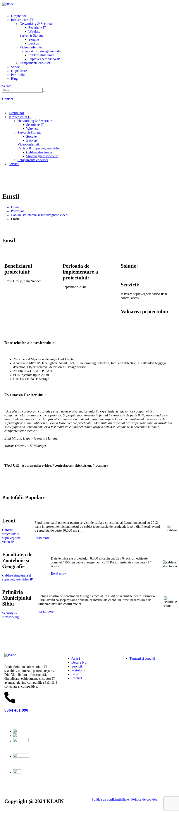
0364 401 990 (16, 710)
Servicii (16, 67)
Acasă (75, 658)
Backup (33, 43)
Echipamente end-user (35, 63)
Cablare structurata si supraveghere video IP (11, 536)
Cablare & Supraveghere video (41, 51)
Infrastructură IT (22, 20)
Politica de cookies (144, 799)
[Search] (45, 91)
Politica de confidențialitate (111, 799)
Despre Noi (79, 662)
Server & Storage (31, 35)
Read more (42, 538)
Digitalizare (19, 71)
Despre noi (18, 16)
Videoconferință (31, 47)
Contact (77, 678)
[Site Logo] (8, 4)
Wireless (34, 31)
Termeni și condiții (142, 658)
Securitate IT (37, 27)
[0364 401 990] (9, 697)
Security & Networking (10, 615)
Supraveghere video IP (44, 59)
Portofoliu (18, 75)
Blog (14, 78)
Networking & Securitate (37, 24)
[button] (7, 86)
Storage (33, 39)
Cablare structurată (41, 55)
